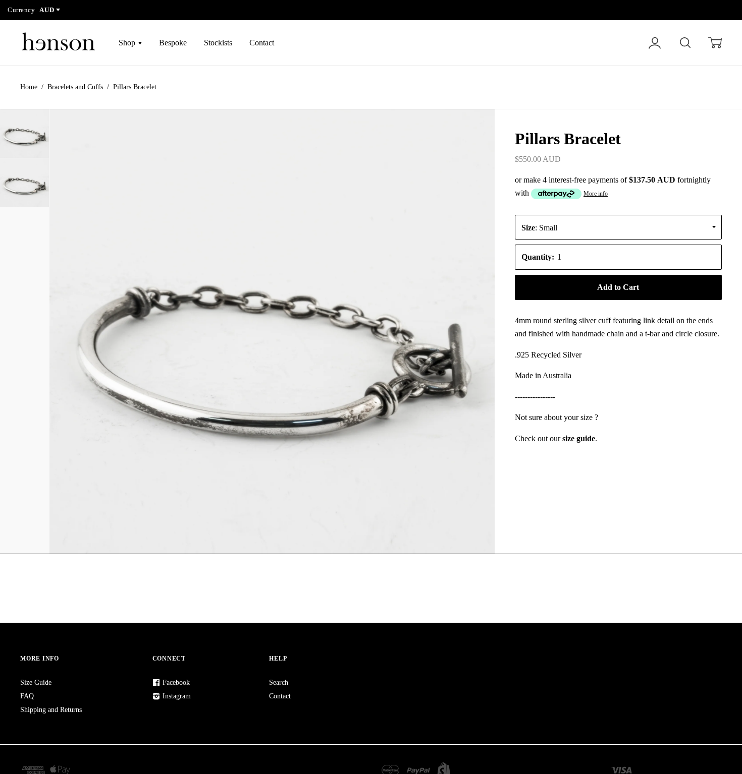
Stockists (218, 42)
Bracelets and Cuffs (75, 87)
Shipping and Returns (51, 709)
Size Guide (35, 682)
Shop (128, 42)
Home (28, 87)
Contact (261, 42)
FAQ (27, 696)
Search (278, 682)
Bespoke (173, 42)
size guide (578, 438)
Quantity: (537, 257)
